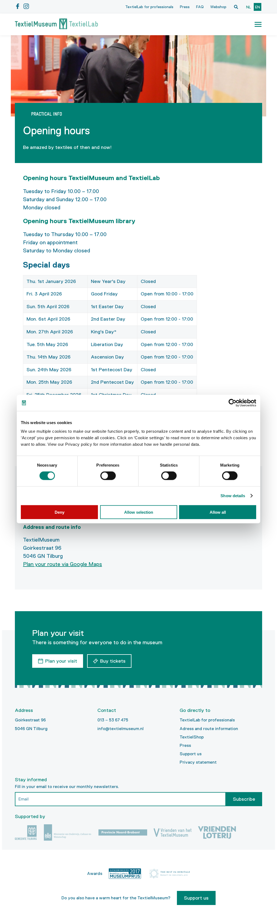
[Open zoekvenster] (236, 7)
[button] (258, 24)
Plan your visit (61, 661)
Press (185, 7)
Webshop (218, 7)
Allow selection (138, 512)
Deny (59, 512)
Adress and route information (209, 728)
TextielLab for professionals (149, 7)
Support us (191, 753)
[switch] (108, 475)
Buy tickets (113, 661)
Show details (232, 495)
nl (248, 7)
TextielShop (192, 737)
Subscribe (244, 799)
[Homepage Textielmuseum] (56, 24)
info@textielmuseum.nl (120, 728)
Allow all (218, 512)
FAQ (200, 7)
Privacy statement (198, 762)
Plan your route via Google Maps (62, 564)
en (257, 7)
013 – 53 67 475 (112, 720)
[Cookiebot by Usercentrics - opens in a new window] (232, 403)
